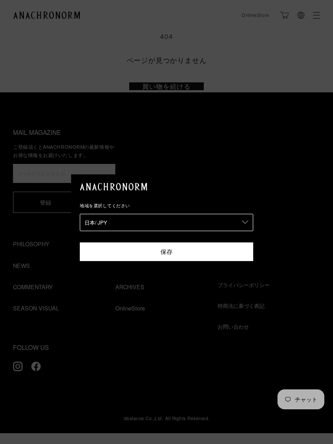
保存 (166, 251)
